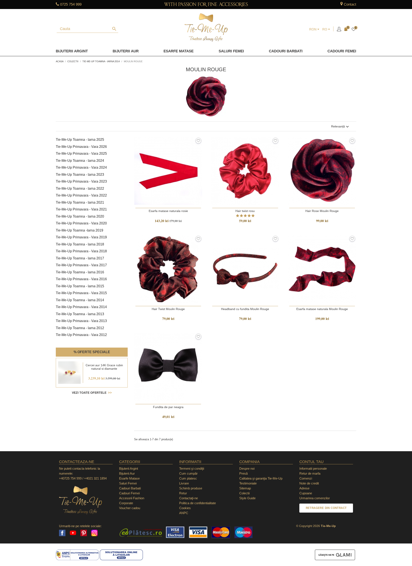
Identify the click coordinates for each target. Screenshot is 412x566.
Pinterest (83, 533)
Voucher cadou (129, 508)
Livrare (184, 483)
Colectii (244, 493)
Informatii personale (313, 468)
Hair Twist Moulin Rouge (168, 309)
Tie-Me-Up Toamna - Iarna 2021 (80, 202)
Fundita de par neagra (168, 407)
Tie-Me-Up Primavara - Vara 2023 (81, 181)
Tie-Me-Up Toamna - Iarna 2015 (80, 286)
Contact (350, 4)
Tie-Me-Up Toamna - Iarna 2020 (80, 216)
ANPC (183, 513)
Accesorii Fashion (131, 498)
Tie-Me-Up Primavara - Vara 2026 (81, 146)
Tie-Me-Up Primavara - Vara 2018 (81, 251)
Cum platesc (188, 478)
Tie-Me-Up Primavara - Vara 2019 (81, 237)
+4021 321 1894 (95, 478)
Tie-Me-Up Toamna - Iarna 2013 (80, 314)
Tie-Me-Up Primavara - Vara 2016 (81, 279)
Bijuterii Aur (126, 51)
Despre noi (246, 468)
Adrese (304, 488)
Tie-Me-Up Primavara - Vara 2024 (81, 167)
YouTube (73, 533)
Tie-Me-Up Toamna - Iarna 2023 (80, 174)
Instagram (94, 533)
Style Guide (247, 498)
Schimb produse (190, 488)
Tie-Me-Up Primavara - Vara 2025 (81, 153)
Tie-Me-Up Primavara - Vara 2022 (81, 195)
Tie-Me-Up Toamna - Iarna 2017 (80, 258)
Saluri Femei (231, 51)
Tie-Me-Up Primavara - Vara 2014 (81, 307)
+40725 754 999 (70, 478)
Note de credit (309, 483)
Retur (183, 493)
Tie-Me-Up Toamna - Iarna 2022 (80, 188)
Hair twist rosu (245, 211)
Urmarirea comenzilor (314, 498)
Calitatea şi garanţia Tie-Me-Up (260, 478)
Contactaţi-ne (188, 498)
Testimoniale (248, 483)
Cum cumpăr (188, 473)
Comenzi (305, 478)
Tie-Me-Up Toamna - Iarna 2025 (80, 139)
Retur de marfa (309, 473)
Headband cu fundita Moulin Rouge (245, 309)
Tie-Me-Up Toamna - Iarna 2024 (80, 160)
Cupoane (305, 493)
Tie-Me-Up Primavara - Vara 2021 (81, 209)
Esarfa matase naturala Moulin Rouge (322, 309)
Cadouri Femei (341, 51)
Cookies (185, 508)
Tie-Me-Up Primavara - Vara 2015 (81, 293)
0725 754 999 (71, 4)
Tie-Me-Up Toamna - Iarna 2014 (80, 300)
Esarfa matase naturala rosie (168, 211)
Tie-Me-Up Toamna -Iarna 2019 (79, 230)
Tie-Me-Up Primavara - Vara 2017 (81, 265)
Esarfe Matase (179, 51)
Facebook (62, 533)
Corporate (126, 503)
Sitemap (245, 488)
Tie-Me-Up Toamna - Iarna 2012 (80, 328)
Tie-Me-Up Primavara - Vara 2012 (81, 335)
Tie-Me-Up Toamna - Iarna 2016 (80, 272)
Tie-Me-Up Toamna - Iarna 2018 (80, 244)
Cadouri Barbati (286, 51)
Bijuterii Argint (72, 51)
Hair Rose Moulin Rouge (322, 211)
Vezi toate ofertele (89, 392)
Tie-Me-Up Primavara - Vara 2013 (81, 321)
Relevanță (340, 126)
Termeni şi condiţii (191, 468)
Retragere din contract (326, 508)
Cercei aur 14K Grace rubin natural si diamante (104, 366)
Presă (243, 473)
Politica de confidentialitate (197, 503)
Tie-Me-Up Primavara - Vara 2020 (81, 223)
